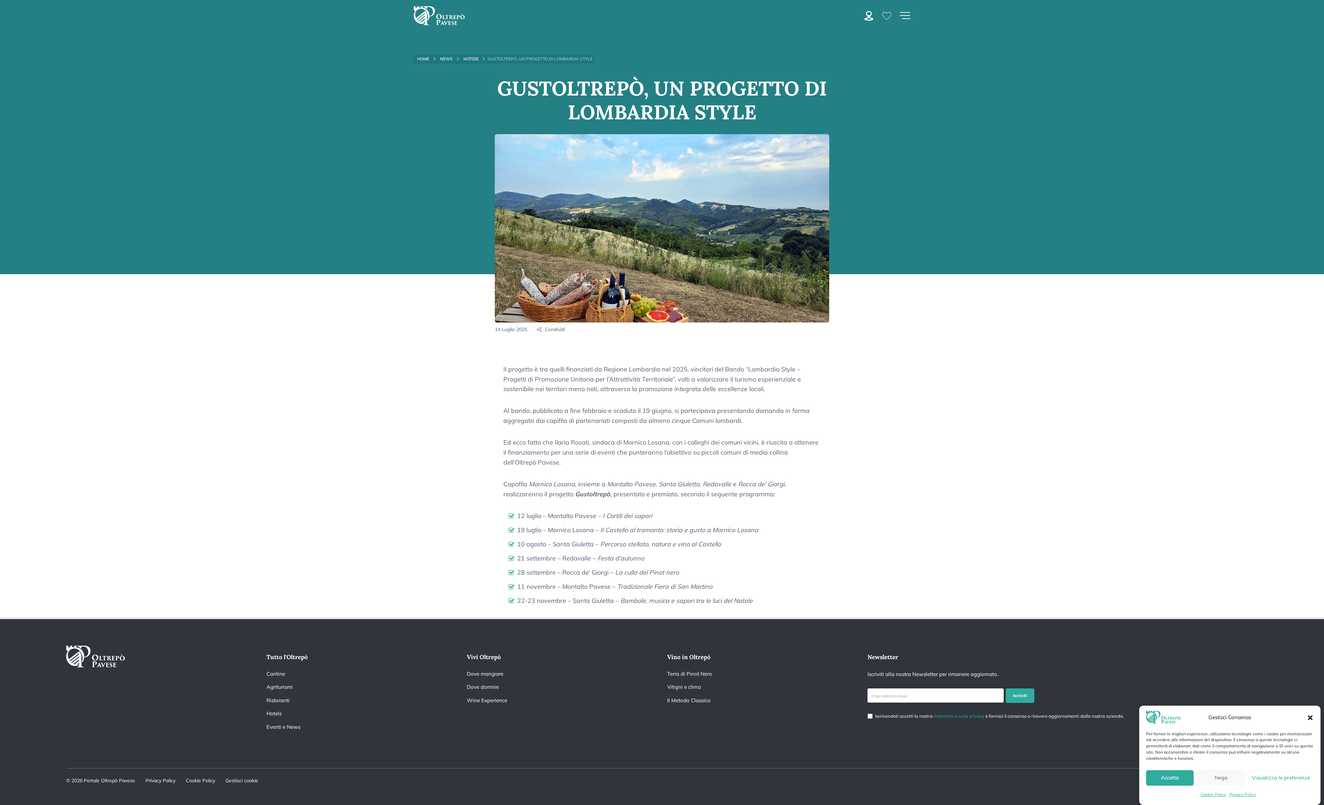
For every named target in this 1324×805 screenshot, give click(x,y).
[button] (1310, 717)
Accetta (1170, 778)
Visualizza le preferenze (1281, 778)
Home (423, 58)
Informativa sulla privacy (959, 716)
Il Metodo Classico (689, 700)
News (446, 58)
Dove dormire (483, 687)
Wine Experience (487, 700)
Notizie (471, 58)
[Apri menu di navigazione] (905, 15)
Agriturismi (280, 687)
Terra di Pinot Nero (689, 673)
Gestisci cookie (241, 780)
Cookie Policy (1213, 794)
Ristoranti (278, 700)
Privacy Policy (1243, 794)
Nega (1221, 778)
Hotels (274, 713)
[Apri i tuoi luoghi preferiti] (886, 15)
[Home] (439, 15)
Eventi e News (283, 727)
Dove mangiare (485, 673)
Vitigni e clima (684, 687)
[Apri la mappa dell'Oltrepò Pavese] (869, 15)
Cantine (276, 673)
